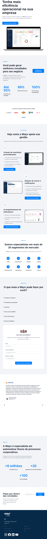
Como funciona (8, 528)
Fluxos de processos (9, 316)
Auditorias (7, 307)
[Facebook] (9, 534)
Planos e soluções (8, 530)
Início (5, 526)
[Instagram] (5, 534)
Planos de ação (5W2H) (10, 311)
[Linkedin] (13, 534)
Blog (25, 530)
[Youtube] (16, 534)
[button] (23, 298)
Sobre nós (26, 526)
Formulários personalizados (11, 302)
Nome (6, 343)
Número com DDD (9, 356)
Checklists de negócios (10, 297)
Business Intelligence (10, 321)
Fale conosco (27, 528)
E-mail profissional (9, 349)
